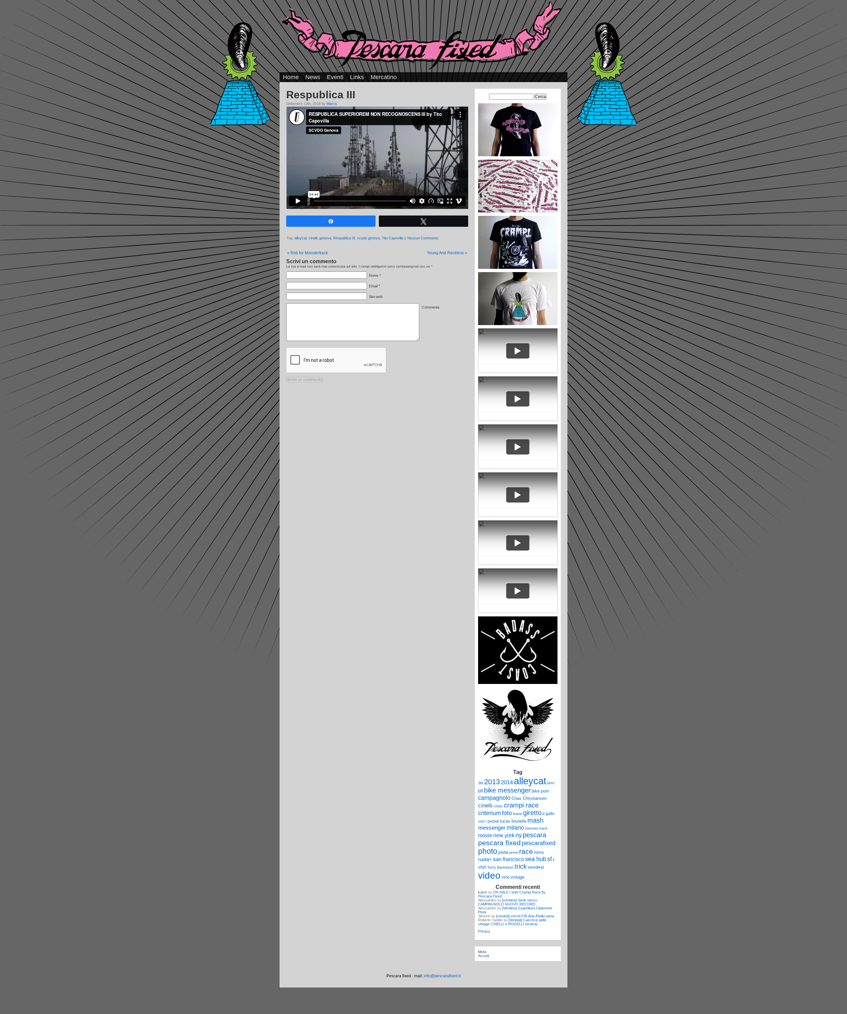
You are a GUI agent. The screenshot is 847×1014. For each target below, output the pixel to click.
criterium (489, 812)
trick (520, 866)
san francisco (508, 859)
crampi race (521, 805)
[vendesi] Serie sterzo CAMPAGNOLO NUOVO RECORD (507, 902)
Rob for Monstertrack (307, 253)
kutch (482, 892)
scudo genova (368, 238)
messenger (492, 827)
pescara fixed (499, 842)
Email (373, 286)
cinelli (313, 238)
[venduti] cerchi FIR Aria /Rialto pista (525, 916)
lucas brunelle (513, 821)
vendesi (536, 867)
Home (291, 77)
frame (517, 814)
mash (535, 820)
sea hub (535, 859)
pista (503, 852)
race (526, 851)
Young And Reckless (447, 253)
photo (487, 851)
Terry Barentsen (500, 867)
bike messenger (507, 790)
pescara (534, 835)
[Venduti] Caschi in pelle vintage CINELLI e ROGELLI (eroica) (512, 922)
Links (357, 77)
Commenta (430, 307)
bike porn (540, 791)
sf (549, 859)
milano (515, 827)
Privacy (484, 931)
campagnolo (494, 797)
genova (325, 238)
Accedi (483, 956)
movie (485, 835)
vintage (517, 877)
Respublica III (344, 238)
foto (507, 813)
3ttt (480, 783)
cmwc (498, 806)
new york (503, 835)
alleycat (300, 238)
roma (539, 852)
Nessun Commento (422, 238)
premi (513, 852)
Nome (374, 275)
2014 (507, 782)
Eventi (335, 77)
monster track (536, 828)
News (312, 77)
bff (480, 791)
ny (518, 835)
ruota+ (485, 859)
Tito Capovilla (392, 238)
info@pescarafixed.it (442, 976)
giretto (532, 812)
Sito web (375, 297)
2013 (492, 782)
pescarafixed (539, 843)
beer (551, 783)
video (489, 875)
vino (506, 877)
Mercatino (384, 77)
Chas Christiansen (529, 798)
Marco (332, 104)
